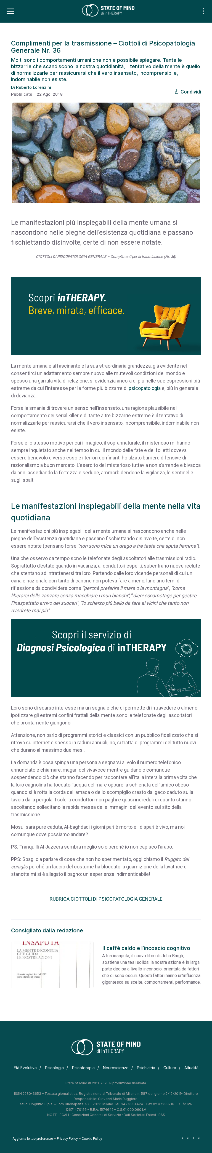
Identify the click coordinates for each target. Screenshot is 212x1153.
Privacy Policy (67, 1139)
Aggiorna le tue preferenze (32, 1139)
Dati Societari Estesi (140, 1115)
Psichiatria (146, 1067)
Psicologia (54, 1067)
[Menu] (10, 11)
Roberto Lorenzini (33, 87)
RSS (161, 1115)
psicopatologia (145, 388)
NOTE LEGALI (58, 1115)
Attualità (191, 1067)
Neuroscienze (116, 1067)
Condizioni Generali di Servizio (96, 1115)
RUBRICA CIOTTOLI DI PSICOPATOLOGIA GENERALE (106, 899)
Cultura (169, 1067)
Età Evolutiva (25, 1067)
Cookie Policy (92, 1139)
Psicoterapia (83, 1067)
